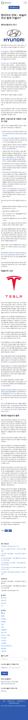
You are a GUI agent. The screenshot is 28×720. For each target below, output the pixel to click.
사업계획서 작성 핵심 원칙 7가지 (10, 590)
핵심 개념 (3, 598)
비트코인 (3, 640)
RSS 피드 (3, 691)
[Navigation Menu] (25, 2)
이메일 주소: (4, 667)
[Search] (25, 659)
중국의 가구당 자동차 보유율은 (10, 138)
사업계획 (3, 651)
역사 (2, 624)
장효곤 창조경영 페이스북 (8, 683)
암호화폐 (3, 648)
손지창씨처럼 (14, 405)
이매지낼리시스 (21, 701)
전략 (6, 530)
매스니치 (3, 632)
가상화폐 (3, 643)
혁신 (10, 530)
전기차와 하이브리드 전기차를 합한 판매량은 (14, 165)
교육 (2, 627)
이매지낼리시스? (14, 7)
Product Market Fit (6, 646)
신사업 (3, 619)
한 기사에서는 (5, 51)
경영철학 (3, 629)
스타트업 (3, 638)
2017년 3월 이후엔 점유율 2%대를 (11, 159)
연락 (4, 701)
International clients (14, 703)
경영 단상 (3, 600)
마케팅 (3, 621)
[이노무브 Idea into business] (6, 2)
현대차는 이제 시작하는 (19, 246)
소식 (2, 605)
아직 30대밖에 (12, 362)
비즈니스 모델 (5, 635)
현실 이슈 (3, 603)
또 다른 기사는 (5, 63)
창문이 (7, 409)
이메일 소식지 (11, 701)
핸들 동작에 (18, 407)
